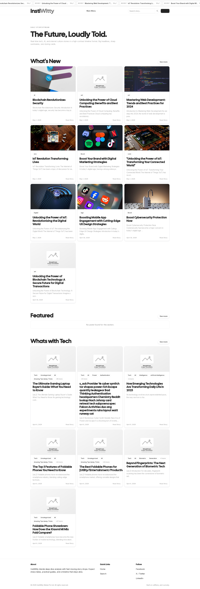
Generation (153, 458)
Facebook (140, 569)
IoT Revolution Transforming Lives (50, 160)
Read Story (69, 120)
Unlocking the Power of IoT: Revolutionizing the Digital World (50, 221)
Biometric (142, 458)
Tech (35, 375)
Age (82, 213)
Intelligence (143, 375)
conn (129, 154)
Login (165, 11)
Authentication (105, 375)
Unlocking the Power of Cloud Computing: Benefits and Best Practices (99, 103)
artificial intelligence (157, 375)
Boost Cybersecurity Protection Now (147, 219)
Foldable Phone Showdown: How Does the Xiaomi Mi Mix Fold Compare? (51, 529)
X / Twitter (140, 574)
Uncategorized (46, 375)
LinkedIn (139, 578)
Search (103, 574)
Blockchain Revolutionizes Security (49, 101)
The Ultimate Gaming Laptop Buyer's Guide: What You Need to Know (52, 387)
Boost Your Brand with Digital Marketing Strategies (98, 160)
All (55, 375)
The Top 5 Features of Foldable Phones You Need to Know (52, 468)
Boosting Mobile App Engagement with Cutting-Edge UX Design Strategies (100, 221)
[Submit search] (157, 11)
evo (35, 154)
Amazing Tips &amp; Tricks (43, 379)
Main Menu (91, 11)
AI (34, 95)
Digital (36, 213)
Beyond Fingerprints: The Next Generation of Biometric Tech (146, 464)
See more (163, 62)
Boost (83, 154)
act (82, 95)
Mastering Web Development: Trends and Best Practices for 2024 (146, 103)
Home (102, 569)
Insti (42, 11)
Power (94, 375)
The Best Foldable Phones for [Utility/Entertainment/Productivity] (103, 468)
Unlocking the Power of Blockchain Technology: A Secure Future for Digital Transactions (49, 281)
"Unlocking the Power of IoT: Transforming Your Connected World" (146, 162)
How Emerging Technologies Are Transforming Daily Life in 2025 (145, 387)
